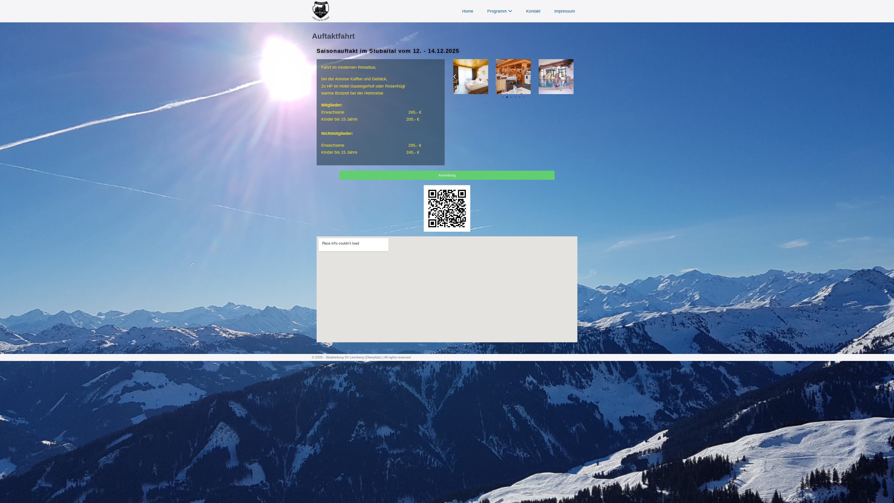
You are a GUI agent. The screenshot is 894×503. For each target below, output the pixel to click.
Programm (497, 11)
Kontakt (533, 11)
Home (467, 11)
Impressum (564, 11)
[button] (454, 76)
